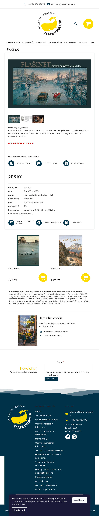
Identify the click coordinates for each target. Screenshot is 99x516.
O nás (38, 411)
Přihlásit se (51, 379)
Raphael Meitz (47, 195)
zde (23, 504)
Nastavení (19, 510)
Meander (28, 198)
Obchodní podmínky (45, 489)
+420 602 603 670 (52, 335)
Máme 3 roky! (41, 438)
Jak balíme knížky (43, 415)
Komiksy (28, 187)
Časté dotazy (41, 481)
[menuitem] (12, 42)
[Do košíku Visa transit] (85, 277)
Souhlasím (79, 500)
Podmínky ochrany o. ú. (46, 485)
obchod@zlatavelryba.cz (56, 331)
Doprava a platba (43, 477)
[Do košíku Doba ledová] (43, 277)
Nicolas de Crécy (32, 195)
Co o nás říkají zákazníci (46, 419)
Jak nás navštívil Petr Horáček (49, 450)
